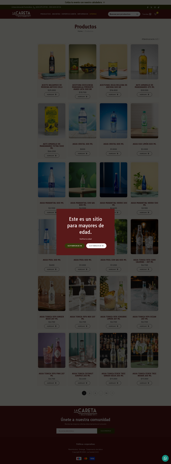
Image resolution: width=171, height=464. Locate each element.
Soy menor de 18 (96, 246)
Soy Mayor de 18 (75, 246)
